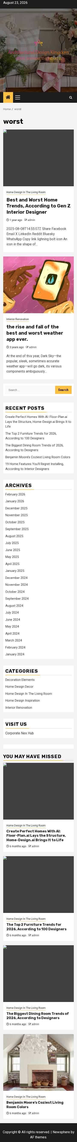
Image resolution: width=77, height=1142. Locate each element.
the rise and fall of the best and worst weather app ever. (34, 333)
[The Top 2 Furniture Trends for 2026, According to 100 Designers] (38, 884)
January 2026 (14, 501)
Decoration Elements (20, 680)
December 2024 (16, 578)
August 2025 (14, 536)
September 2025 (16, 529)
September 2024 (16, 599)
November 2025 (16, 515)
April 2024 (12, 633)
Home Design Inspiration (22, 700)
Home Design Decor (19, 687)
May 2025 (12, 557)
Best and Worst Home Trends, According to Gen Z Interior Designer (38, 206)
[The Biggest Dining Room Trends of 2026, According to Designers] (38, 973)
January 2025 (14, 571)
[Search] (70, 97)
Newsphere (61, 1132)
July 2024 (12, 612)
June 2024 (12, 620)
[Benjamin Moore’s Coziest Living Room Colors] (38, 1062)
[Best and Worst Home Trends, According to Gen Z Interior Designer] (38, 158)
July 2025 (12, 543)
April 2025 (12, 564)
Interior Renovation (17, 319)
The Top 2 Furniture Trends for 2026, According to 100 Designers (36, 927)
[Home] (8, 98)
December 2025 (16, 508)
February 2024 (15, 647)
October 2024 (14, 592)
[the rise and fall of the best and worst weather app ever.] (38, 284)
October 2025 (14, 522)
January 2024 (14, 654)
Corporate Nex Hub (19, 733)
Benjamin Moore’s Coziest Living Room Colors (37, 457)
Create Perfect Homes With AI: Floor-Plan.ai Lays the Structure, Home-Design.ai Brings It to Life (38, 421)
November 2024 (16, 585)
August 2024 (14, 606)
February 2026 (15, 494)
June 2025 (12, 550)
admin (31, 220)
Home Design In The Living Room (26, 192)
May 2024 (12, 626)
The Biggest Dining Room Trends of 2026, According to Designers (37, 1016)
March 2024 (13, 640)
